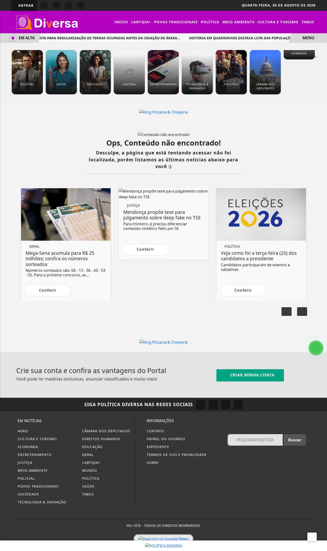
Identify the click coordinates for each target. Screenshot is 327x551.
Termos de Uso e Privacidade (176, 454)
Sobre (152, 462)
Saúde (88, 486)
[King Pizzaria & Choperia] (163, 111)
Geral (87, 454)
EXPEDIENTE (157, 446)
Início (121, 21)
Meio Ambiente (238, 21)
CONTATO (155, 431)
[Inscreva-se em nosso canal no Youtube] (238, 404)
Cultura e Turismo (278, 21)
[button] (302, 311)
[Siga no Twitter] (81, 5)
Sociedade (28, 494)
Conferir (47, 290)
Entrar (25, 5)
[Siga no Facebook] (44, 5)
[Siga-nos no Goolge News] (163, 538)
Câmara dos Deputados (105, 431)
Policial (26, 478)
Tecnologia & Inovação (41, 502)
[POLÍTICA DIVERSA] (163, 545)
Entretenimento (34, 454)
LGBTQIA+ (141, 21)
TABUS (87, 494)
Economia (27, 446)
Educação (91, 446)
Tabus (308, 21)
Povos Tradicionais (176, 21)
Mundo (89, 470)
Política (210, 21)
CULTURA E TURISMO (37, 439)
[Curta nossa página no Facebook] (200, 404)
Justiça (24, 462)
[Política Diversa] (47, 21)
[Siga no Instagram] (56, 5)
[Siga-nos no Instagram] (213, 404)
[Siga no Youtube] (68, 5)
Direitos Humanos (100, 439)
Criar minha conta (252, 375)
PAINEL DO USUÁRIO (165, 439)
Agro (22, 431)
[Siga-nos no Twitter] (225, 404)
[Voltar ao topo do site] (320, 331)
